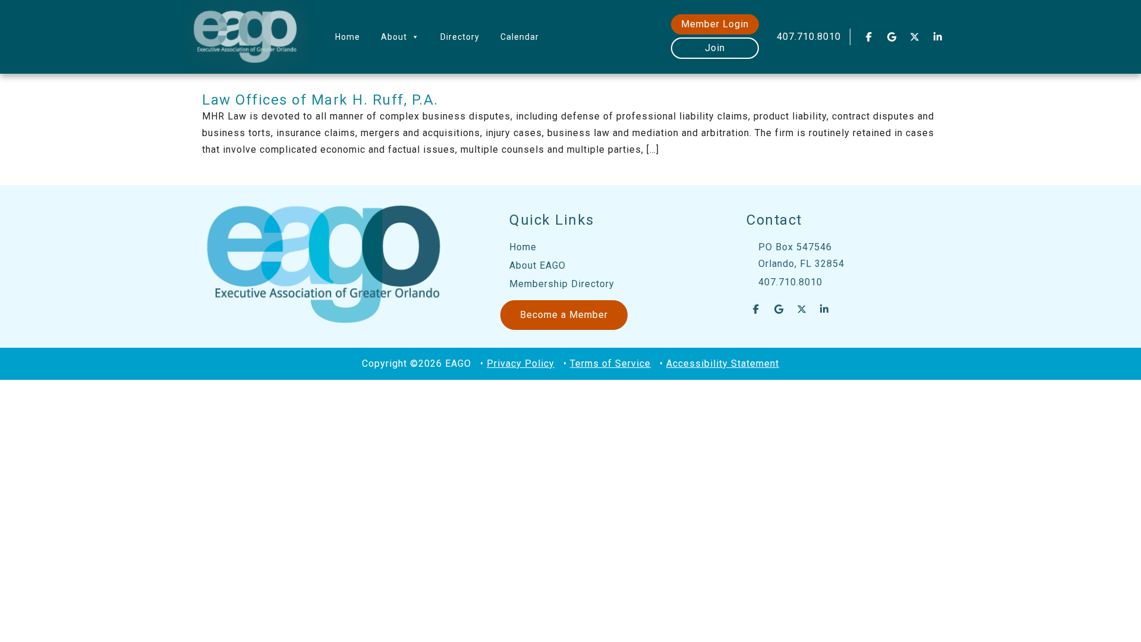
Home (347, 37)
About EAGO (537, 265)
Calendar (519, 37)
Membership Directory (561, 283)
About (394, 37)
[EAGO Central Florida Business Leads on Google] (892, 37)
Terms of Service (610, 363)
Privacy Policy (520, 363)
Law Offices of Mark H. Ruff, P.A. (320, 100)
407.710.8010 (809, 36)
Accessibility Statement (722, 363)
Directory (460, 37)
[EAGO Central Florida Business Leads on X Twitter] (915, 37)
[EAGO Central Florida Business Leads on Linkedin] (937, 37)
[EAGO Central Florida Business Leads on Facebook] (868, 37)
